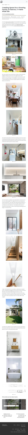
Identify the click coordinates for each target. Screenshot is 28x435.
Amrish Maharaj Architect (9, 14)
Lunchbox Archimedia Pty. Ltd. (4, 425)
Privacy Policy (18, 430)
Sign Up (17, 405)
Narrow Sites (14, 54)
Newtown (23, 16)
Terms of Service (23, 430)
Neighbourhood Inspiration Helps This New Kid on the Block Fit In (8, 415)
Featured (6, 4)
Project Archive (23, 426)
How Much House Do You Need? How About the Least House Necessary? (20, 415)
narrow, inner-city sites (9, 21)
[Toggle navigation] (27, 1)
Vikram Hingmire (14, 16)
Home (3, 4)
